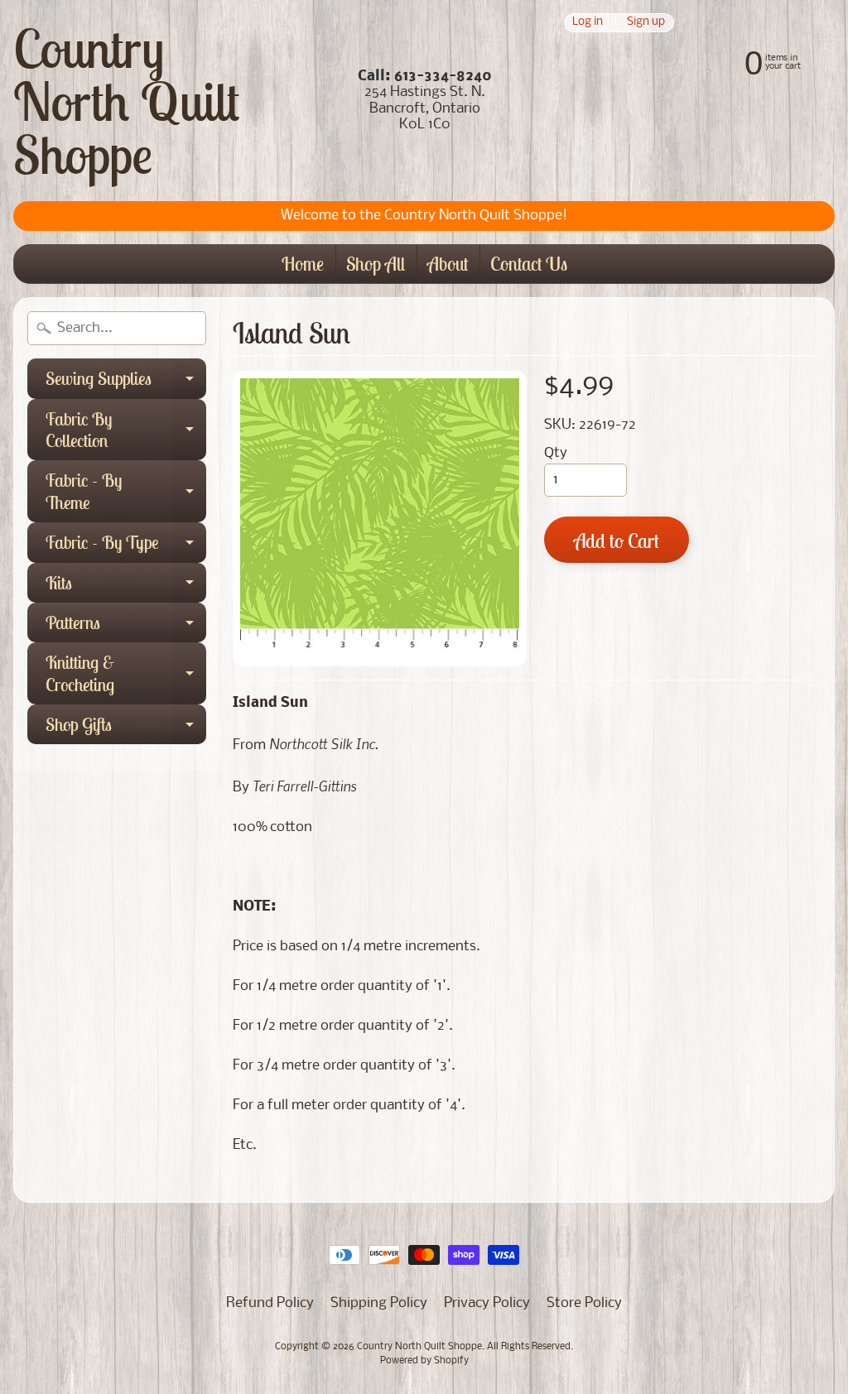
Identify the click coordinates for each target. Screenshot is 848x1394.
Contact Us (528, 264)
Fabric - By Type (126, 546)
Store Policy (584, 1303)
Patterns (126, 626)
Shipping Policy (378, 1303)
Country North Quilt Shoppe (126, 101)
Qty (555, 453)
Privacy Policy (487, 1303)
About (447, 264)
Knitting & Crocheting (126, 674)
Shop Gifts (126, 728)
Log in (587, 22)
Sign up (646, 22)
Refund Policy (270, 1303)
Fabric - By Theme (126, 492)
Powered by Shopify (424, 1361)
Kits (126, 587)
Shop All (375, 264)
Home (303, 264)
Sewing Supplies (126, 382)
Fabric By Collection (126, 430)
